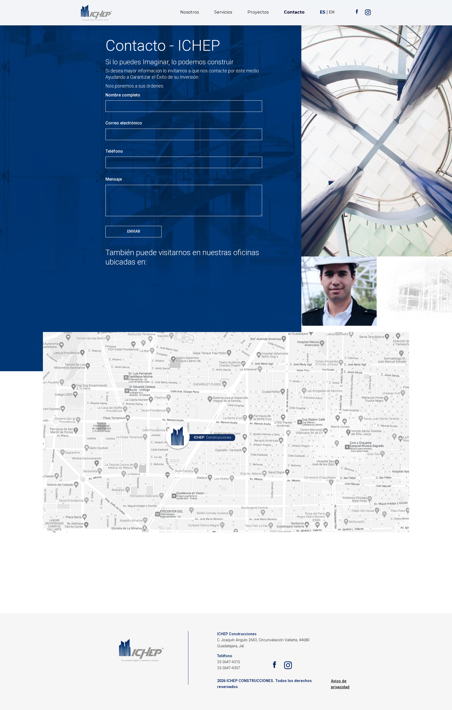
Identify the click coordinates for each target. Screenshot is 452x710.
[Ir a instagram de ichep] (368, 13)
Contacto (294, 12)
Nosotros (189, 12)
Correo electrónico (123, 123)
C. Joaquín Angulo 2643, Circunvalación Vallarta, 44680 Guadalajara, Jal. (263, 643)
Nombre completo (122, 95)
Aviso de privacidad (340, 684)
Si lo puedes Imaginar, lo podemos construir (169, 62)
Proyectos (258, 12)
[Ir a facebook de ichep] (356, 13)
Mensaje (113, 179)
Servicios (223, 12)
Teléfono (114, 151)
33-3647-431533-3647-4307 (228, 665)
